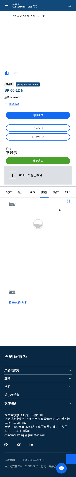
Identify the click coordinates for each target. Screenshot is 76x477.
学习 (7, 387)
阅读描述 (14, 104)
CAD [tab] (67, 192)
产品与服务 (11, 370)
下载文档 (38, 128)
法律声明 (9, 460)
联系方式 (54, 466)
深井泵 (9, 84)
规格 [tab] (32, 192)
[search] (69, 5)
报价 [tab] (21, 192)
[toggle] (6, 5)
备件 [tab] (56, 192)
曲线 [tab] (44, 192)
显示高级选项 (18, 303)
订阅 (43, 466)
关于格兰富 (11, 395)
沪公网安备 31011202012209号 (21, 466)
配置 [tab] (9, 192)
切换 (5, 16)
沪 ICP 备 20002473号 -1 (31, 460)
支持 (7, 378)
